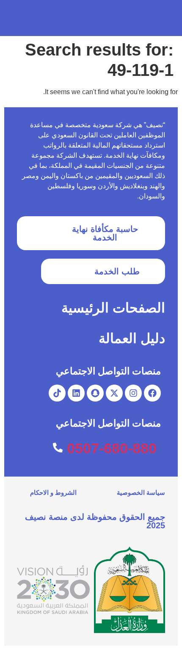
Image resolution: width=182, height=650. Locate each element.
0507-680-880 (112, 448)
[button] (17, 18)
